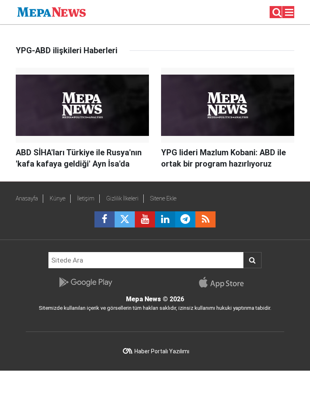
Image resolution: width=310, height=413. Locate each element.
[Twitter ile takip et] (125, 219)
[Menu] (289, 12)
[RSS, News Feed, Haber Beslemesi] (205, 219)
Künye (57, 198)
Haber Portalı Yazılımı (161, 351)
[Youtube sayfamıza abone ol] (145, 219)
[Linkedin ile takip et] (165, 219)
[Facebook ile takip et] (104, 219)
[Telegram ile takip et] (185, 219)
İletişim (85, 198)
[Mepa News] (51, 11)
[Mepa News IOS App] (224, 282)
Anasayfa (27, 198)
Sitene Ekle (163, 198)
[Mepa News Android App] (85, 282)
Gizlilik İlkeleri (122, 198)
